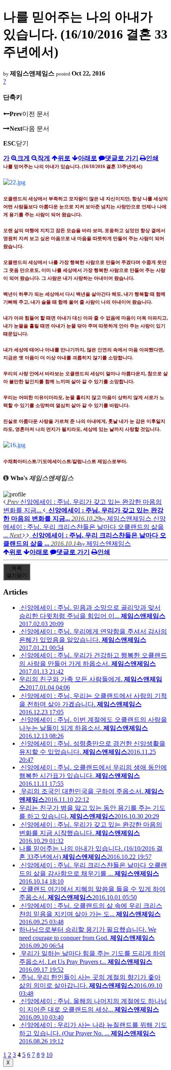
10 (49, 1054)
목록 (16, 571)
